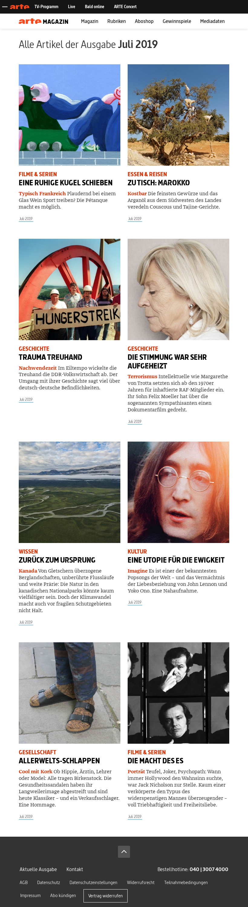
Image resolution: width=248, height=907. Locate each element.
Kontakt (75, 869)
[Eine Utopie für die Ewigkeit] (178, 492)
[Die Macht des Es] (178, 693)
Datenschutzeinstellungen (93, 882)
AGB (24, 882)
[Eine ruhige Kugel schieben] (69, 115)
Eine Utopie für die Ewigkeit (176, 560)
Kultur (137, 551)
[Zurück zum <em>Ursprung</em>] (69, 492)
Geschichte (34, 349)
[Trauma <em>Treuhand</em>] (69, 289)
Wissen (28, 551)
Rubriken (116, 21)
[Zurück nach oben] (124, 852)
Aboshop (144, 21)
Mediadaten (212, 21)
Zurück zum (57, 560)
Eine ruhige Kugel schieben (66, 182)
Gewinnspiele (177, 21)
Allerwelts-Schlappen (59, 760)
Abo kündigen (63, 895)
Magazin (89, 21)
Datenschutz (48, 882)
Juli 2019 (26, 218)
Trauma (50, 357)
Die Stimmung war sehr (167, 362)
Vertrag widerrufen (105, 896)
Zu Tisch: (159, 182)
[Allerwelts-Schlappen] (69, 693)
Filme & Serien (38, 174)
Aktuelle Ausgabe (38, 869)
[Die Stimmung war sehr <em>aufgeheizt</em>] (178, 289)
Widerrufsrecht (141, 882)
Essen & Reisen (147, 174)
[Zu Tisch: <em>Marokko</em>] (178, 115)
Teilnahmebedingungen (186, 882)
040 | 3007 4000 (209, 869)
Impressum (30, 895)
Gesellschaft (37, 752)
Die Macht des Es (155, 760)
